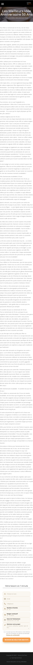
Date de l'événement (13, 619)
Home (5, 18)
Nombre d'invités (12, 608)
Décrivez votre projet (13, 624)
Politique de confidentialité (13, 635)
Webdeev (23, 661)
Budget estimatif (12, 614)
